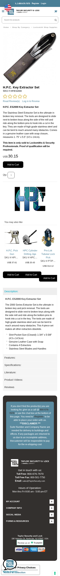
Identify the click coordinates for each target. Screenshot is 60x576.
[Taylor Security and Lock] (23, 11)
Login (43, 3)
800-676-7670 (35, 473)
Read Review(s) (11, 101)
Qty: (5, 175)
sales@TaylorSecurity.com (33, 481)
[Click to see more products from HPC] (30, 199)
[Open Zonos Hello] (6, 6)
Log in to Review (31, 101)
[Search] (55, 19)
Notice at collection (14, 572)
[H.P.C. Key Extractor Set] (30, 33)
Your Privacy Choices (23, 567)
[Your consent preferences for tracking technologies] (55, 573)
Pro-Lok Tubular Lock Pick (48, 254)
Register (35, 3)
